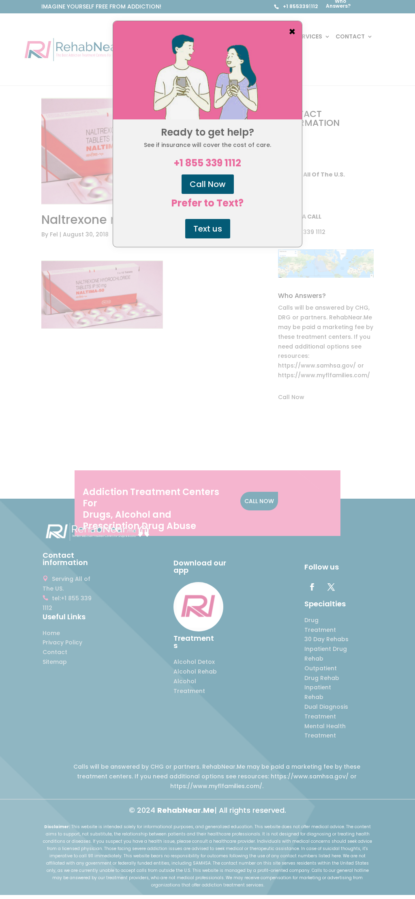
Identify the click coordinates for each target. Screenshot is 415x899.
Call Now (208, 184)
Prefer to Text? (207, 203)
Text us (207, 228)
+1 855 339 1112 (207, 163)
